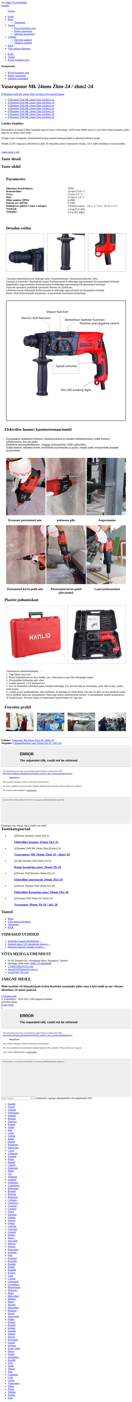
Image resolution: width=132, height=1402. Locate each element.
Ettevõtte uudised (23, 39)
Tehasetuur (19, 22)
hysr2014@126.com (18, 972)
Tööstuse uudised (23, 42)
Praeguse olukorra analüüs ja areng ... (27, 947)
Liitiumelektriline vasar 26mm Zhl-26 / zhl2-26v (37, 743)
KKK (11, 45)
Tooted (11, 25)
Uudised (12, 37)
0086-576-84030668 (16, 2)
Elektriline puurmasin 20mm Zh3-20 (38, 879)
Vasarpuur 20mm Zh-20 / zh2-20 (36, 904)
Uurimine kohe (9, 996)
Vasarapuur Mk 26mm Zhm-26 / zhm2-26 (33, 740)
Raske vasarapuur (23, 31)
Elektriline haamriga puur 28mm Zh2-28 (41, 892)
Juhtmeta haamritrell (24, 34)
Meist (10, 19)
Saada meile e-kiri (10, 152)
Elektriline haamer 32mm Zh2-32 (36, 842)
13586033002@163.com (20, 966)
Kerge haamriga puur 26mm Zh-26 (37, 867)
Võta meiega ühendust (19, 48)
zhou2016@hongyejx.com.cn (23, 969)
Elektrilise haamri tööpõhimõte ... (24, 941)
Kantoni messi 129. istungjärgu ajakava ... (29, 944)
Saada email (7, 1004)
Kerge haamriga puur (25, 28)
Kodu (11, 16)
